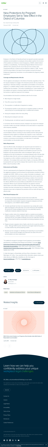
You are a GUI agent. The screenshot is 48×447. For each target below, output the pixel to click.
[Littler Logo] (4, 3)
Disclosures (6, 419)
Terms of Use (7, 411)
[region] (24, 445)
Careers (5, 400)
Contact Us (6, 396)
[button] (4, 440)
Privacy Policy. (18, 445)
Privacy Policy (7, 415)
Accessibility (7, 407)
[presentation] (24, 322)
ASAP (6, 308)
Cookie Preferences (8, 422)
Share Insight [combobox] (7, 270)
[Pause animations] (43, 3)
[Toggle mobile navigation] (46, 3)
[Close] (46, 445)
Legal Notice (7, 404)
